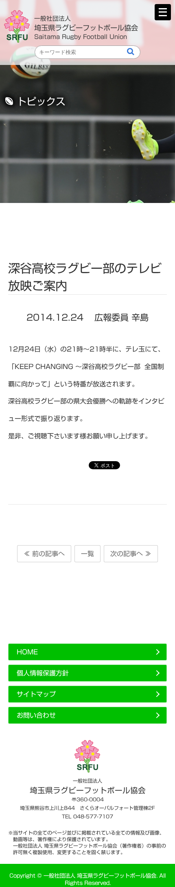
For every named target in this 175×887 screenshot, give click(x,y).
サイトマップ (36, 694)
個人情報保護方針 (43, 673)
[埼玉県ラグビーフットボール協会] (19, 26)
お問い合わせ (36, 715)
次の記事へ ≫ (130, 553)
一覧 (87, 553)
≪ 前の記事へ (44, 553)
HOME (27, 652)
